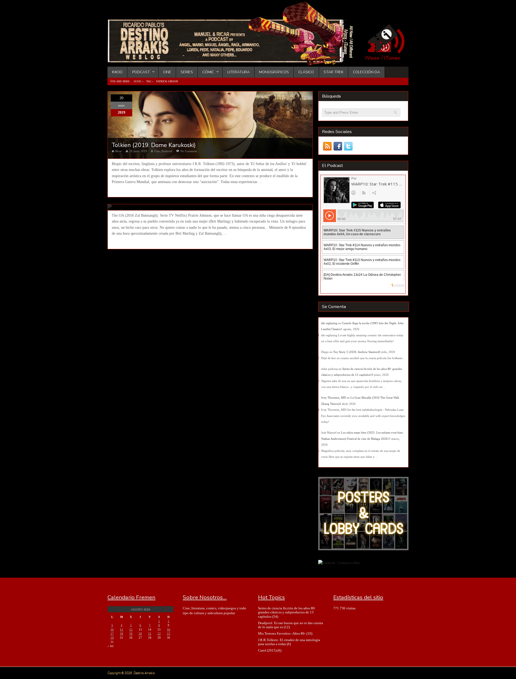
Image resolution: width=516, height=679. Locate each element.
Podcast (138, 72)
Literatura (238, 72)
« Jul (110, 646)
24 (112, 637)
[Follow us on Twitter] (348, 146)
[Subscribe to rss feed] (327, 146)
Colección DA (366, 72)
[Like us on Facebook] (337, 146)
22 (159, 633)
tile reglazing (329, 323)
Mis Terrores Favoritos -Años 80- (282, 633)
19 (130, 633)
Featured (167, 151)
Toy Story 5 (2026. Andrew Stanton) (356, 351)
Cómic (206, 72)
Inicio (117, 72)
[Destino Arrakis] (234, 60)
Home (137, 81)
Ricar (118, 151)
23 (168, 633)
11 (121, 629)
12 (130, 629)
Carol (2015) (267, 650)
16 (168, 629)
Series (187, 72)
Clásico (306, 72)
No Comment (188, 151)
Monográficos (274, 72)
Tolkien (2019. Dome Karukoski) (154, 145)
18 (121, 633)
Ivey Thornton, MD (333, 397)
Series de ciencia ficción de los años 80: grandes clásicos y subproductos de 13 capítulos (287, 612)
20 (140, 633)
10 (112, 629)
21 (149, 633)
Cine (167, 72)
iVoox (372, 58)
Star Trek (333, 72)
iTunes (392, 58)
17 (112, 633)
